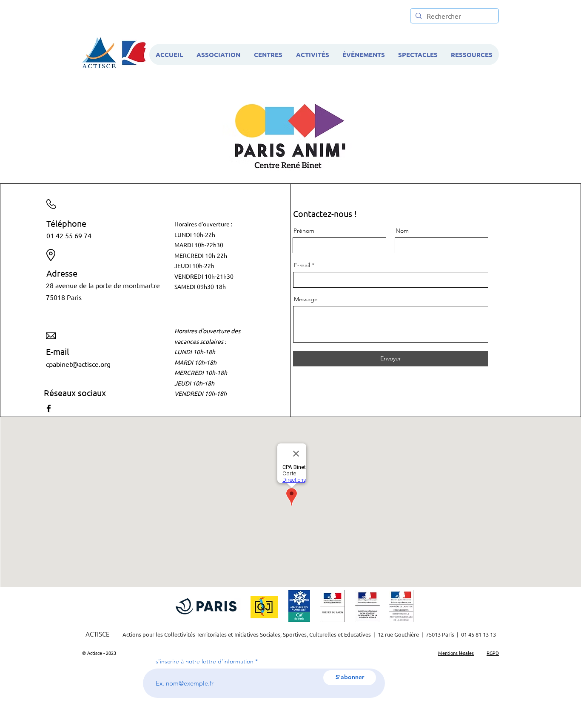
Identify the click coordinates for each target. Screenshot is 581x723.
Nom (402, 231)
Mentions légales (456, 652)
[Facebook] (49, 408)
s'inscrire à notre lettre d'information (204, 661)
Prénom (303, 231)
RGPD (493, 652)
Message (306, 299)
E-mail (302, 265)
